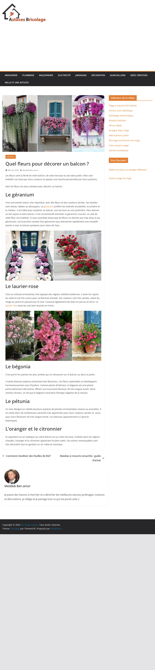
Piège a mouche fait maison (123, 105)
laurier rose (11, 305)
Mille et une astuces (17, 82)
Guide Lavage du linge (120, 178)
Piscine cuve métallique (121, 110)
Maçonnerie (46, 75)
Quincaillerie (117, 75)
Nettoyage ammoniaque (121, 115)
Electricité (64, 75)
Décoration (98, 75)
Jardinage (81, 75)
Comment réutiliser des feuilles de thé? (28, 456)
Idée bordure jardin (119, 135)
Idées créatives (139, 75)
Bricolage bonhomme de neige (124, 140)
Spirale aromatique (118, 150)
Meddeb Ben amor (30, 170)
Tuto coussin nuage (119, 145)
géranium (49, 206)
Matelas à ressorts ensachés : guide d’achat (80, 458)
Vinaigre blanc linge (119, 130)
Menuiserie (11, 75)
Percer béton (115, 125)
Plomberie (28, 75)
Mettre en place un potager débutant (128, 169)
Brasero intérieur (117, 120)
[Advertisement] (77, 48)
